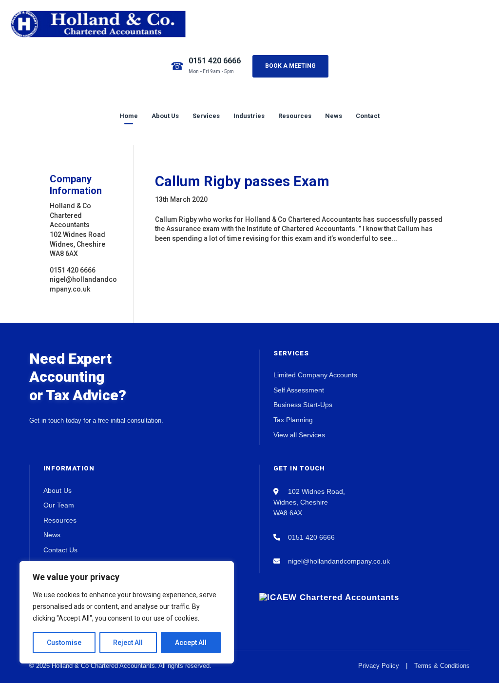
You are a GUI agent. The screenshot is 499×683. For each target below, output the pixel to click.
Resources (294, 115)
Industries (249, 115)
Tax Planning (293, 420)
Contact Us (60, 550)
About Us (165, 115)
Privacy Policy (378, 665)
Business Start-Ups (302, 405)
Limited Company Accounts (315, 375)
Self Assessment (298, 390)
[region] (126, 612)
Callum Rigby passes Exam (242, 181)
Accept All (191, 642)
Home (128, 115)
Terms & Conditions (442, 665)
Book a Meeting (290, 65)
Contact (368, 115)
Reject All (128, 642)
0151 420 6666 (215, 60)
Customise (64, 642)
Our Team (58, 505)
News (333, 115)
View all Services (299, 435)
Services (206, 115)
